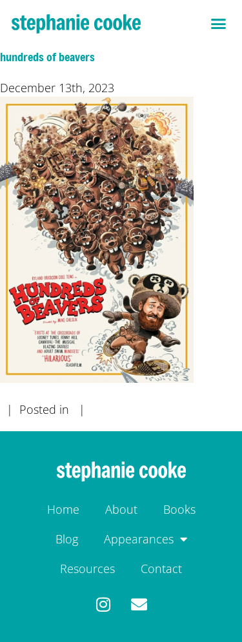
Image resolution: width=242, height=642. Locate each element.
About (121, 509)
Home (63, 509)
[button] (219, 24)
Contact (161, 568)
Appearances (139, 539)
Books (179, 509)
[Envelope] (139, 604)
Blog (66, 539)
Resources (87, 568)
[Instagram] (104, 604)
